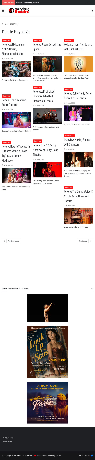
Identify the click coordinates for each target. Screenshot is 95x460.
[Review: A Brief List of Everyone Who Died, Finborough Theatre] (47, 116)
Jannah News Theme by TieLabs (48, 456)
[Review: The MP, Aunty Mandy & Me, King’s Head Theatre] (47, 170)
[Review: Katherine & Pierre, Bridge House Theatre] (78, 113)
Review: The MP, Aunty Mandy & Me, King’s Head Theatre (45, 149)
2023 (12, 24)
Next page (83, 241)
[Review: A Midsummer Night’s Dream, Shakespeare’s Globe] (16, 69)
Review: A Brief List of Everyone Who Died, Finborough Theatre (44, 96)
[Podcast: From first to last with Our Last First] (78, 64)
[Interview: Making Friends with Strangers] (78, 159)
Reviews (6, 40)
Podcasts (68, 40)
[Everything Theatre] (19, 10)
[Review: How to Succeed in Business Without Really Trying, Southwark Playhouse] (16, 175)
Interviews (69, 136)
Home (5, 24)
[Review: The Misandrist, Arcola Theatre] (16, 120)
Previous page (13, 241)
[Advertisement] (47, 266)
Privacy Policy (7, 438)
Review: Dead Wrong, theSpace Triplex (31, 2)
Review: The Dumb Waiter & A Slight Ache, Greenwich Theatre (78, 196)
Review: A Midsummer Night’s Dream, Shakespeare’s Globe (13, 49)
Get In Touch (7, 442)
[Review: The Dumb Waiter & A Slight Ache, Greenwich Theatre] (78, 216)
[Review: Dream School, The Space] (47, 64)
